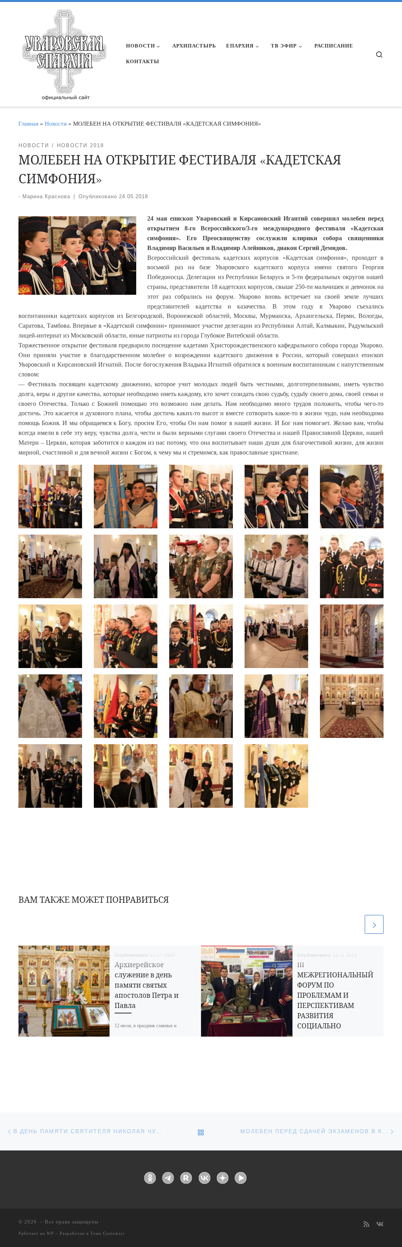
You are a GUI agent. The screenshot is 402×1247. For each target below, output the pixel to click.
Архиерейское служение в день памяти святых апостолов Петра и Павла (147, 985)
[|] (63, 52)
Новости (56, 123)
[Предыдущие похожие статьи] (353, 924)
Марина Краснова (46, 196)
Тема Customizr (107, 1233)
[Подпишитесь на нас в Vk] (380, 1225)
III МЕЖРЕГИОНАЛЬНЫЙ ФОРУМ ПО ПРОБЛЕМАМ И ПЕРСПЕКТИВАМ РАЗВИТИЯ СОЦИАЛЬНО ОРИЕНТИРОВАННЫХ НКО (335, 1005)
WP (50, 1233)
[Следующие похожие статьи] (374, 924)
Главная (28, 123)
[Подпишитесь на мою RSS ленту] (366, 1225)
